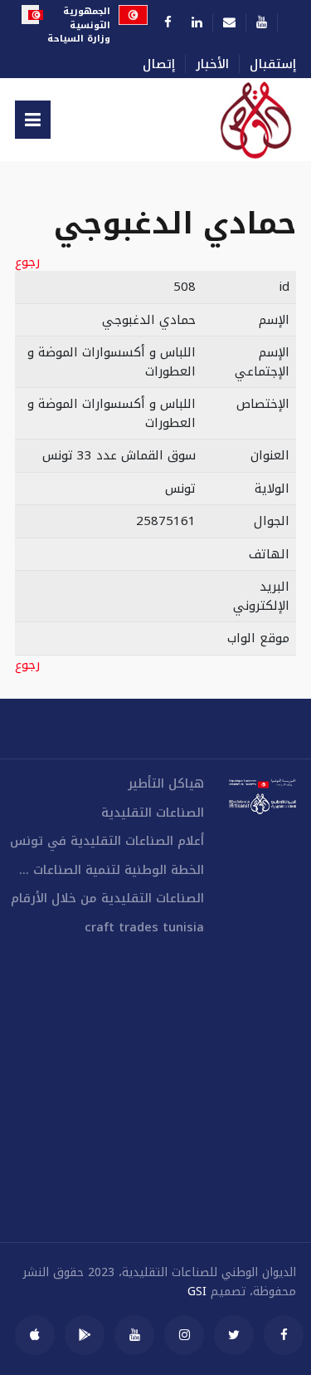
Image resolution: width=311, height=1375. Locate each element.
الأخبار (212, 64)
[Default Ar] (239, 119)
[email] (229, 22)
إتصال (159, 64)
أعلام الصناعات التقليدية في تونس (107, 841)
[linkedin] (197, 22)
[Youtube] (261, 22)
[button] (33, 120)
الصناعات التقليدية (152, 813)
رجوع (27, 262)
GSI (197, 1291)
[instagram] (184, 1335)
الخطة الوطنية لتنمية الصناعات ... (111, 870)
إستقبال (273, 64)
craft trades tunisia (144, 927)
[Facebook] (168, 22)
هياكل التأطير (166, 783)
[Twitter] (234, 1335)
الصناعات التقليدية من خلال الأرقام (107, 898)
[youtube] (134, 1335)
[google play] (84, 1335)
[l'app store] (35, 1335)
